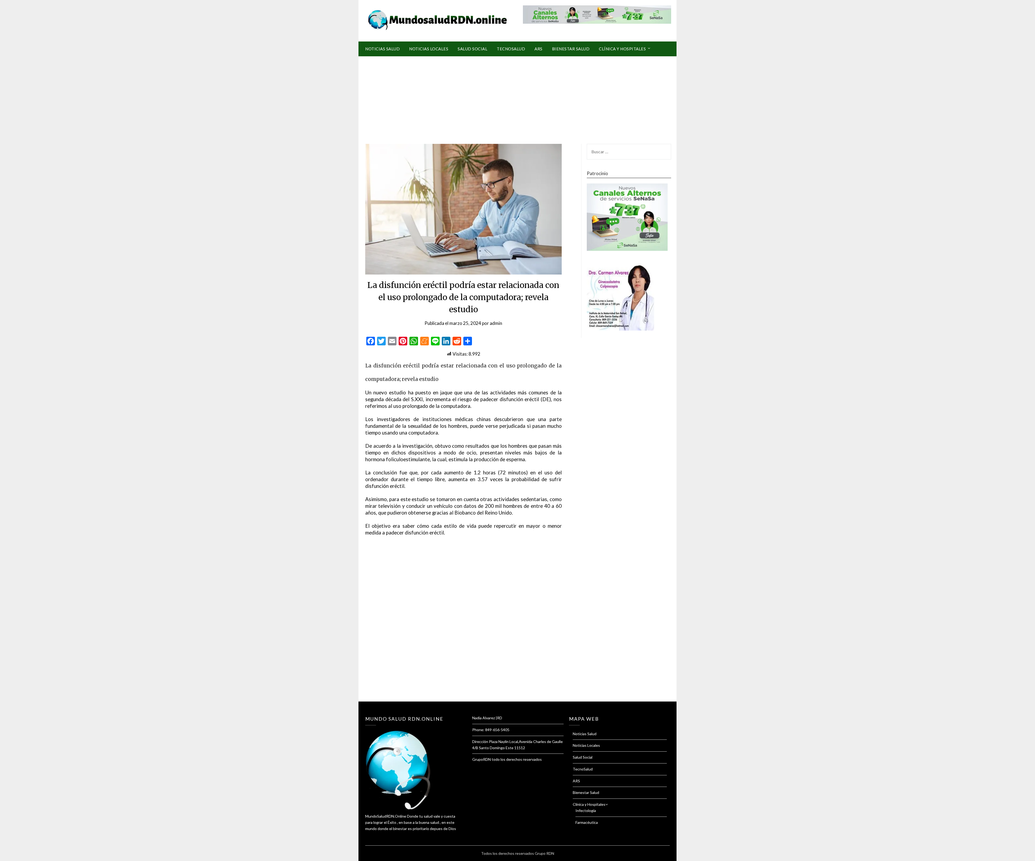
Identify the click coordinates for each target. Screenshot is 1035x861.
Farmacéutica (586, 822)
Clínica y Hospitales (622, 48)
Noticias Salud (382, 48)
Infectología (585, 810)
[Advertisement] (517, 96)
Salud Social (472, 48)
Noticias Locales (428, 48)
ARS (538, 48)
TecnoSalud (511, 48)
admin (496, 323)
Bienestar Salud (571, 48)
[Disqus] (463, 625)
